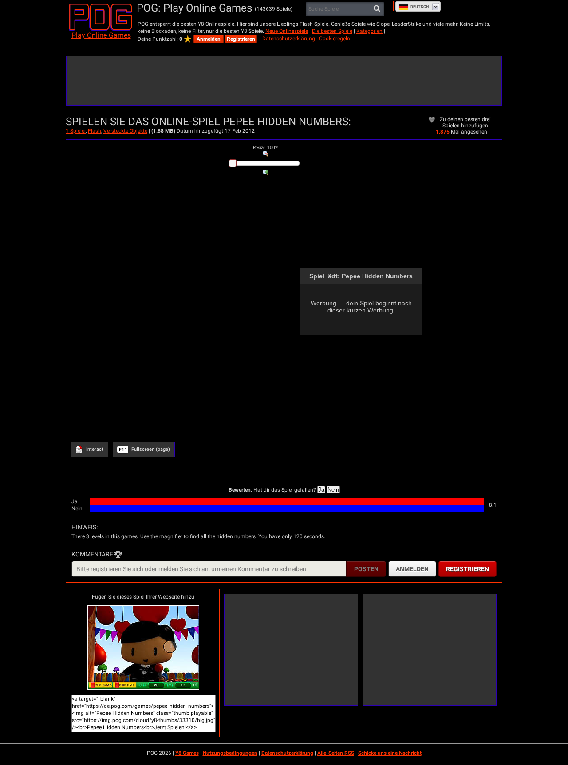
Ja (321, 489)
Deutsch (419, 6)
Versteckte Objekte (125, 131)
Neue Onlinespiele (286, 31)
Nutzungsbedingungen (230, 753)
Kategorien (369, 31)
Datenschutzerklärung (288, 38)
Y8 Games (187, 753)
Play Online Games (101, 35)
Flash (94, 131)
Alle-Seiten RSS (335, 753)
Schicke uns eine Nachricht (390, 753)
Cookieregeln (334, 38)
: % (265, 147)
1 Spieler (76, 131)
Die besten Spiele (332, 31)
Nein (333, 489)
